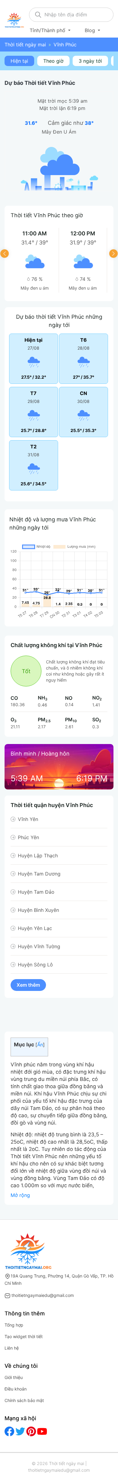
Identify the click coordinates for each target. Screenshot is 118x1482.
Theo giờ (53, 61)
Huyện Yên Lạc (35, 928)
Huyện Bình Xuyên (38, 910)
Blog (91, 30)
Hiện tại (19, 61)
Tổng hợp (14, 1324)
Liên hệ (12, 1348)
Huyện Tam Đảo (36, 892)
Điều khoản (16, 1388)
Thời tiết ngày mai (25, 45)
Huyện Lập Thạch (38, 855)
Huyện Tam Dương (39, 874)
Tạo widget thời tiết (24, 1336)
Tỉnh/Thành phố (48, 30)
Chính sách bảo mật (24, 1400)
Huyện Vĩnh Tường (39, 946)
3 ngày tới (90, 61)
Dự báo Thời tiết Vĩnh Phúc (40, 83)
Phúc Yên (28, 837)
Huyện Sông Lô (35, 965)
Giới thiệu (14, 1377)
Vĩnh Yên (28, 819)
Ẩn (40, 1045)
